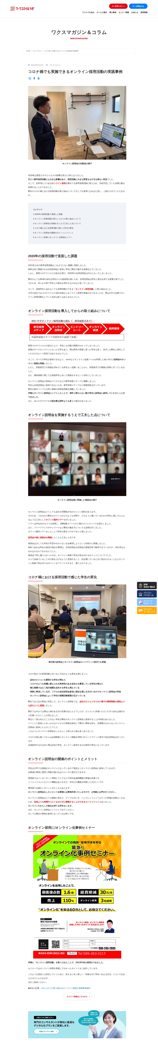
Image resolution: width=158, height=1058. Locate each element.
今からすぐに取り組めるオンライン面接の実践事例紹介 (66, 988)
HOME (28, 51)
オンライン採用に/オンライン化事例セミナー (52, 237)
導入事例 (112, 12)
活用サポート (120, 6)
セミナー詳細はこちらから (77, 996)
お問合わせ (140, 6)
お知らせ (134, 12)
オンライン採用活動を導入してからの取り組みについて (57, 219)
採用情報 (144, 12)
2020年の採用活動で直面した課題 (48, 214)
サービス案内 (102, 12)
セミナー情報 (124, 12)
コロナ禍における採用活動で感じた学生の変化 (53, 228)
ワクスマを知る (88, 12)
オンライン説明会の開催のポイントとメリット (53, 233)
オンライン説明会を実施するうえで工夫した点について (57, 223)
